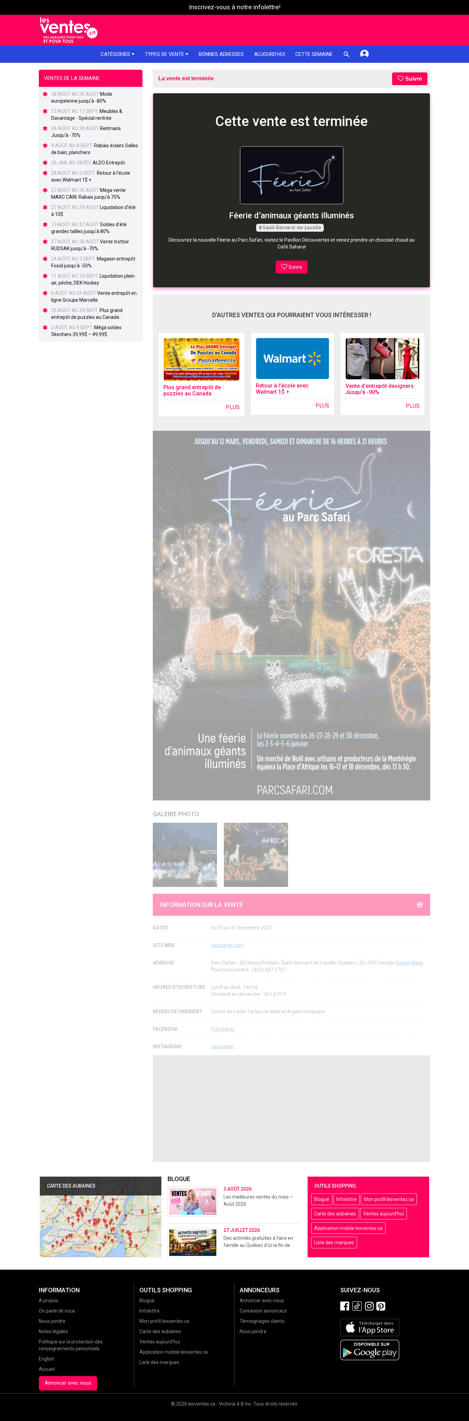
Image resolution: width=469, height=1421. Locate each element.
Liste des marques (334, 1242)
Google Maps (409, 963)
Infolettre (346, 1199)
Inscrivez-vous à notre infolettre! (235, 7)
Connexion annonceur (263, 1311)
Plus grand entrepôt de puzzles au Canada (192, 390)
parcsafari (222, 1046)
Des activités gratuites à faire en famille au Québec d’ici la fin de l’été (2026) (258, 1245)
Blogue (321, 1199)
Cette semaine (314, 54)
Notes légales (53, 1331)
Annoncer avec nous (68, 1383)
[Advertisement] (291, 1109)
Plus (233, 407)
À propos (48, 1300)
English (46, 1359)
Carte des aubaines (335, 1213)
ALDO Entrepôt (109, 162)
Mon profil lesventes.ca (389, 1199)
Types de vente (165, 54)
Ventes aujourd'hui (383, 1213)
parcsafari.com (227, 945)
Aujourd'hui (269, 54)
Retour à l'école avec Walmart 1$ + (282, 388)
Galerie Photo (176, 814)
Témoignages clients (262, 1321)
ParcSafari (223, 1029)
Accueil (47, 1369)
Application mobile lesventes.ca (348, 1228)
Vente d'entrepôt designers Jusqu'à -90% (379, 389)
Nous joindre (52, 1321)
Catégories (116, 54)
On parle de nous (57, 1311)
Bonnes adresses (221, 54)
